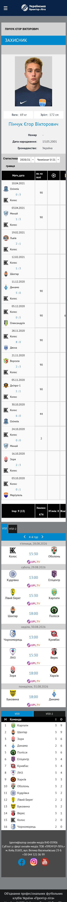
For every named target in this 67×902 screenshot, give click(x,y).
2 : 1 (18, 243)
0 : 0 (18, 440)
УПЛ (4, 528)
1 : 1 (18, 391)
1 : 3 (18, 219)
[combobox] (26, 159)
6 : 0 (18, 415)
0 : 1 (18, 489)
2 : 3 (18, 366)
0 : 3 (18, 194)
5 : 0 (18, 293)
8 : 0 (18, 342)
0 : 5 (18, 317)
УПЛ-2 (12, 529)
